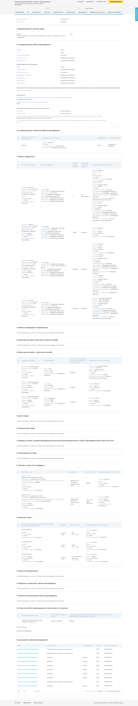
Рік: (28, 12)
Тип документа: (36, 12)
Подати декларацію (115, 1)
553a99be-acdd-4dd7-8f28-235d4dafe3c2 (28, 665)
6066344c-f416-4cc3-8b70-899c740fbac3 (28, 657)
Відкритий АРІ (90, 1)
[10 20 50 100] (22, 691)
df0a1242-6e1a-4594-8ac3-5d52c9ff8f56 (27, 669)
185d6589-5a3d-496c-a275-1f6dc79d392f (28, 653)
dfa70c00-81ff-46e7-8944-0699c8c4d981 (27, 677)
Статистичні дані (101, 1)
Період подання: (70, 12)
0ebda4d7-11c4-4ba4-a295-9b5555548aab (28, 681)
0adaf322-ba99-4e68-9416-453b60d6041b (28, 649)
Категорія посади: (58, 12)
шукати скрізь (89, 8)
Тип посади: (47, 12)
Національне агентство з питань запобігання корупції (109, 702)
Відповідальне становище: (97, 12)
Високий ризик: (82, 12)
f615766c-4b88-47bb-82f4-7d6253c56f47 (27, 661)
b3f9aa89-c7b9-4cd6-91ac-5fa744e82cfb (27, 673)
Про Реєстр (81, 1)
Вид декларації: (19, 12)
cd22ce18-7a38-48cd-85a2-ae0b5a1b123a (28, 685)
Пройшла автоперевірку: (113, 12)
